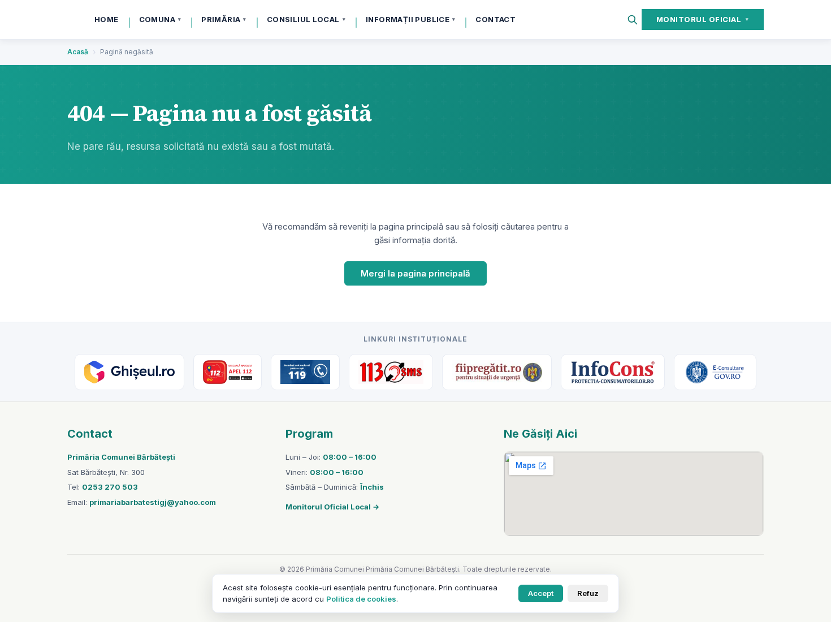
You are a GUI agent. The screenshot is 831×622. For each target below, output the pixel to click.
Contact (495, 19)
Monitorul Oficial (702, 19)
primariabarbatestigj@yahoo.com (152, 502)
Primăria (223, 19)
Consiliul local (306, 19)
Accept (540, 593)
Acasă (77, 51)
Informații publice (410, 19)
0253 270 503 (110, 486)
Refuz (588, 593)
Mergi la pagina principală (415, 273)
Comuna (160, 19)
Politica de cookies (361, 598)
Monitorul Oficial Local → (332, 506)
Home (106, 19)
